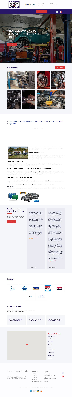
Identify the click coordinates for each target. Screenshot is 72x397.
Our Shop (10, 10)
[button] (27, 345)
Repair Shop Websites (31, 387)
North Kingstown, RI (32, 267)
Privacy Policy (50, 387)
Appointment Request (42, 10)
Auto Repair (18, 10)
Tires (21, 188)
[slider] (31, 238)
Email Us (46, 381)
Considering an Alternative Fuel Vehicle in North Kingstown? (15, 320)
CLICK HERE (12, 44)
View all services (60, 67)
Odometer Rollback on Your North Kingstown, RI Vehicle (35, 320)
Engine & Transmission (56, 188)
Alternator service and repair (39, 188)
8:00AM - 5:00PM (54, 4)
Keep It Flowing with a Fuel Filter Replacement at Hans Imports (55, 320)
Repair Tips (25, 10)
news (10, 317)
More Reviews (10, 221)
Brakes (8, 188)
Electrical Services (48, 188)
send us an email (56, 184)
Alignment (62, 188)
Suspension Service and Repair (28, 188)
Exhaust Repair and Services (15, 188)
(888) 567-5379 (40, 3)
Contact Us (32, 10)
